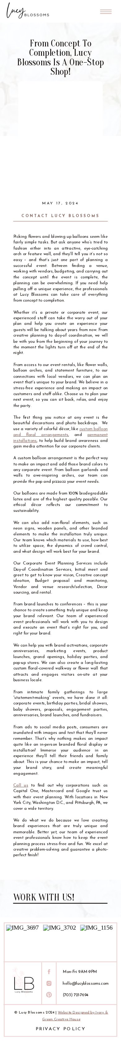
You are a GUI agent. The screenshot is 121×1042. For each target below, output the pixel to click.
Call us (20, 785)
